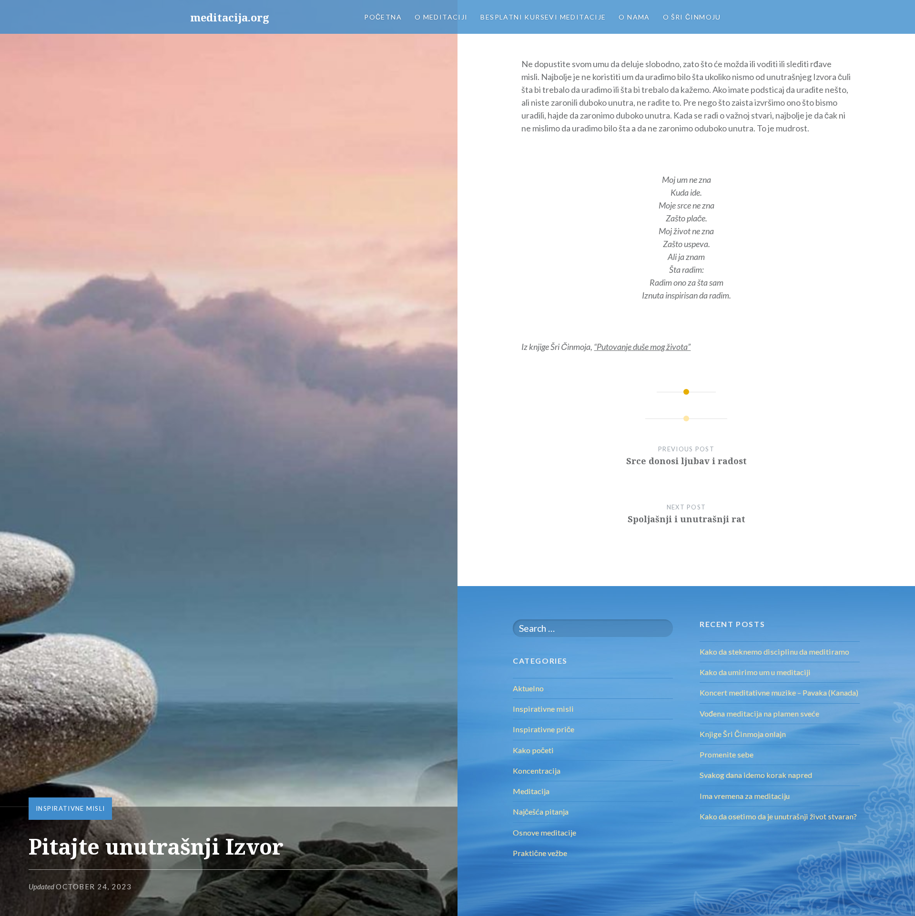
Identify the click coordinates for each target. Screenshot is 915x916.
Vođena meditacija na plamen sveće (759, 713)
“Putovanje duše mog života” (642, 346)
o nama (634, 17)
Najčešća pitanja (541, 811)
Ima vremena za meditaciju (745, 795)
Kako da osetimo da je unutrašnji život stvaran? (778, 816)
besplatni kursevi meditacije (543, 17)
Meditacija (531, 791)
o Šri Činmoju (692, 17)
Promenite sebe (726, 754)
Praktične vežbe (540, 852)
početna (383, 17)
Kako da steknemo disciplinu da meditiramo (774, 651)
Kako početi (533, 750)
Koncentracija (536, 770)
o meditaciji (441, 17)
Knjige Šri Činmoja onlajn (743, 733)
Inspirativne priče (543, 729)
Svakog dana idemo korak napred (756, 774)
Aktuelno (528, 688)
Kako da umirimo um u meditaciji (755, 672)
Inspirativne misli (70, 808)
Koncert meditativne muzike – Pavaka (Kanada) (779, 692)
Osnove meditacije (544, 832)
